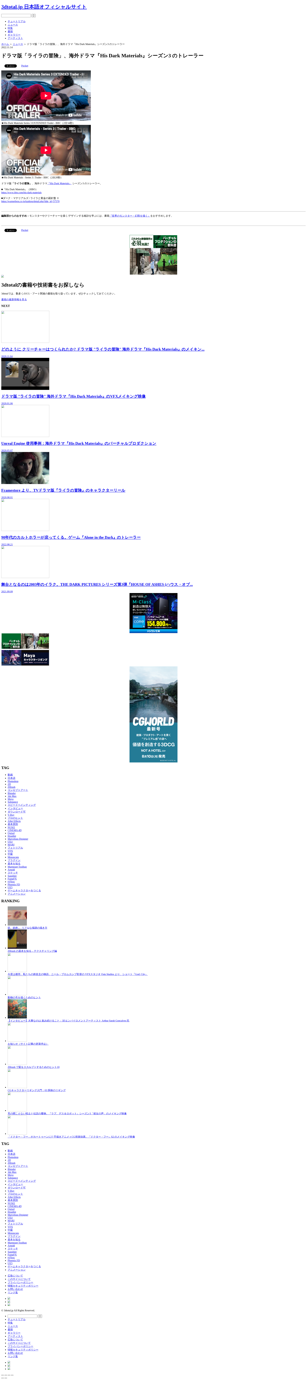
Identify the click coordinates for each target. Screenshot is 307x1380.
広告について (15, 1275)
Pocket (24, 65)
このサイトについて (19, 1279)
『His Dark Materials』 (59, 183)
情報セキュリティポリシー (23, 1285)
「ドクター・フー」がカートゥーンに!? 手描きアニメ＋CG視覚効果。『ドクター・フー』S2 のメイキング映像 (71, 1136)
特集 (10, 28)
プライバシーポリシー (20, 1282)
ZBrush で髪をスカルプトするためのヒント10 (33, 1067)
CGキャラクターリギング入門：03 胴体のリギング (37, 1090)
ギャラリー (14, 34)
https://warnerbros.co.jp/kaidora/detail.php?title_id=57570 (30, 201)
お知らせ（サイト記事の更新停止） (28, 1043)
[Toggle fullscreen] (9, 1375)
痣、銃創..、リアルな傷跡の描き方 (27, 927)
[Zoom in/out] (12, 1375)
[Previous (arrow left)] (2, 1378)
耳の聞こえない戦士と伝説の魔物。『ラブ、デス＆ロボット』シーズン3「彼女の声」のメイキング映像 (67, 1113)
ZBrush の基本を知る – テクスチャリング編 (32, 951)
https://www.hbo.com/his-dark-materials (21, 192)
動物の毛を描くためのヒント (24, 997)
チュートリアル (17, 21)
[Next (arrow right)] (5, 1378)
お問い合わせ (15, 1289)
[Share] (5, 1375)
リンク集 (13, 1292)
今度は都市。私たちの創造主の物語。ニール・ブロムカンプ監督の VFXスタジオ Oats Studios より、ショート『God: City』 (78, 974)
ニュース (13, 24)
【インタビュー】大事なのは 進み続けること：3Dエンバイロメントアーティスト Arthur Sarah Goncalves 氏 (68, 1020)
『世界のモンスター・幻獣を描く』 (129, 215)
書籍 (10, 31)
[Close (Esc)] (2, 1375)
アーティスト (15, 38)
